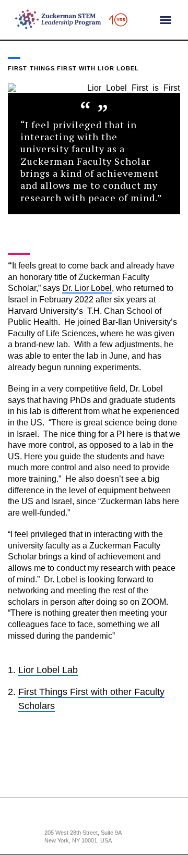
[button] (165, 19)
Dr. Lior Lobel (87, 288)
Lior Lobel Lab (48, 670)
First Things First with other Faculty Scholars (91, 699)
